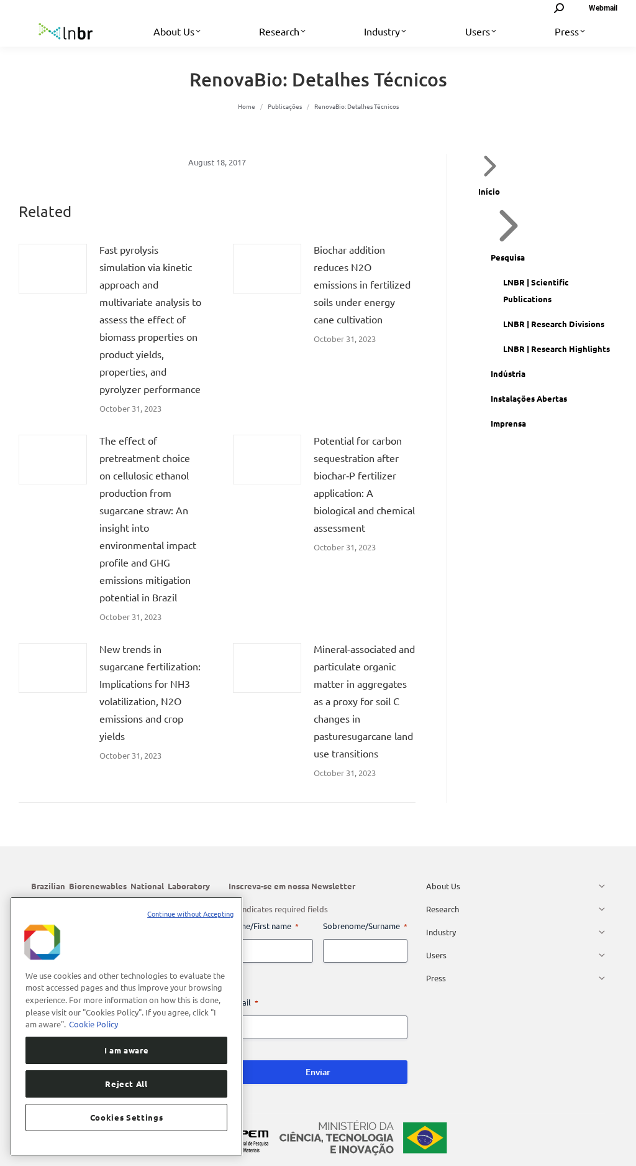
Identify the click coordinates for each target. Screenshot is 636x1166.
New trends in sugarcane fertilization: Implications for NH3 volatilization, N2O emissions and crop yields (150, 692)
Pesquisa (508, 257)
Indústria (508, 373)
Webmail (603, 8)
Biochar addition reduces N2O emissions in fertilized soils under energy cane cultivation (362, 284)
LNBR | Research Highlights (556, 348)
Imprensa (508, 423)
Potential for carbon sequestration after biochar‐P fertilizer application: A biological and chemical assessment (364, 484)
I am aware (126, 1050)
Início (489, 191)
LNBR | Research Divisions (553, 323)
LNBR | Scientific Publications (536, 290)
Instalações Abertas (529, 398)
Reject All (126, 1083)
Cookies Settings (126, 1117)
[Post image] (53, 269)
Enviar (318, 1072)
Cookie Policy (93, 1024)
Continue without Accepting (190, 913)
